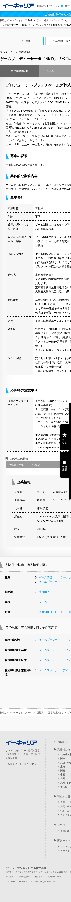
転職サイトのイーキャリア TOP (16, 20)
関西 (62, 770)
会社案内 (9, 877)
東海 (62, 766)
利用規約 (38, 877)
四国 (62, 778)
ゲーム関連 (42, 20)
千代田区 (44, 591)
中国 (62, 774)
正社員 (40, 712)
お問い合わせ (24, 877)
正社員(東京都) (55, 712)
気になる (64, 441)
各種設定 (64, 830)
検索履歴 (64, 468)
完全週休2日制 (47, 611)
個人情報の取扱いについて (59, 877)
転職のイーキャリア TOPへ (22, 764)
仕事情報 (24, 41)
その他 (63, 786)
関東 (62, 758)
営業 (62, 802)
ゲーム (43, 601)
